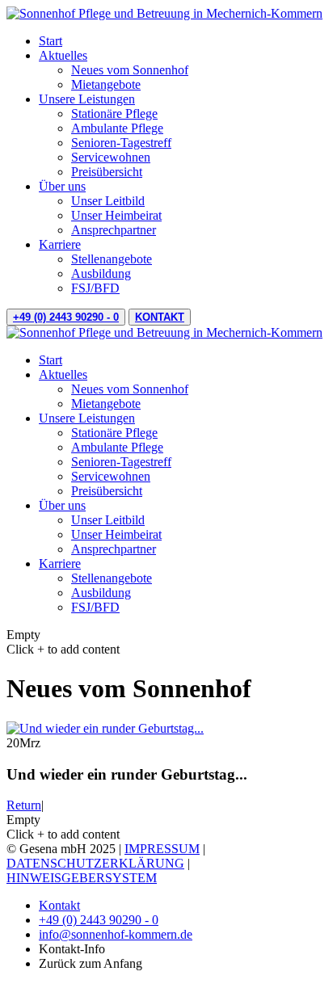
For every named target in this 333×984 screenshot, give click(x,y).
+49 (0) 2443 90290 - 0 (66, 317)
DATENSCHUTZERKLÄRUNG (95, 863)
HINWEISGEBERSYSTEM (81, 878)
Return (23, 805)
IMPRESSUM (162, 849)
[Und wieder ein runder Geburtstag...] (105, 728)
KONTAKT (159, 317)
